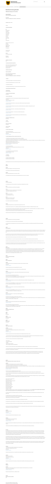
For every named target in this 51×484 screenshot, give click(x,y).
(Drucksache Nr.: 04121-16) (8, 302)
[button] (22, 7)
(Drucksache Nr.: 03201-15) (8, 450)
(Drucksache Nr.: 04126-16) (8, 294)
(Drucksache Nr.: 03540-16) (8, 134)
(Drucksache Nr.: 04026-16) (8, 265)
